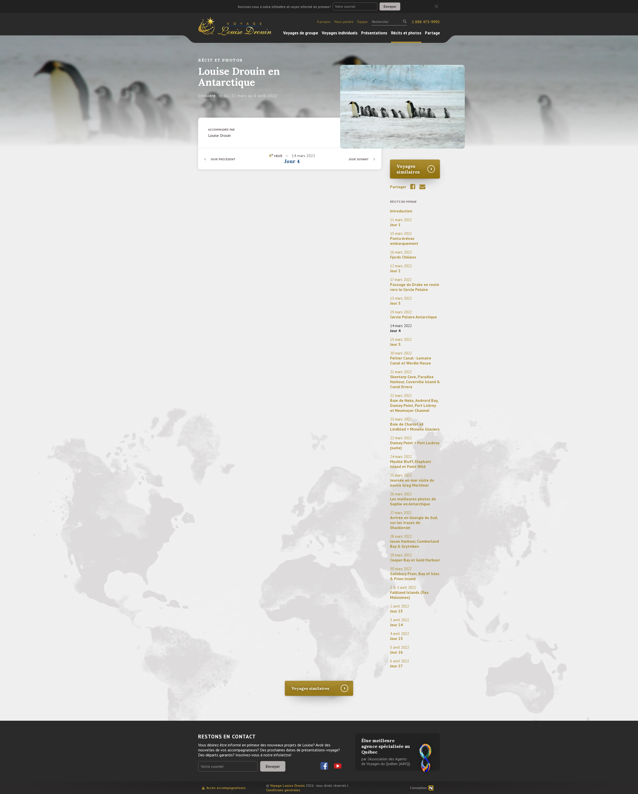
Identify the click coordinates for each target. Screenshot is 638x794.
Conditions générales (283, 790)
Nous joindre (343, 21)
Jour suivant (359, 159)
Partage (432, 33)
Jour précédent (223, 159)
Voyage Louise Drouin (287, 785)
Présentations (374, 33)
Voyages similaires (408, 169)
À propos (323, 21)
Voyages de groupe (300, 33)
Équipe (362, 21)
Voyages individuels (340, 33)
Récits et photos (406, 33)
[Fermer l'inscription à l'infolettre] (436, 6)
